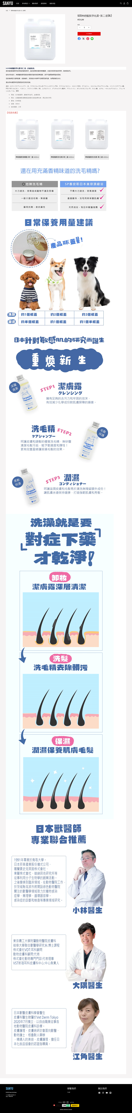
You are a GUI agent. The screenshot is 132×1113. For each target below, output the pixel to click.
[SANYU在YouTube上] (107, 1093)
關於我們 (35, 3)
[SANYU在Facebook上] (99, 1093)
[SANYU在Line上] (110, 1093)
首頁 (17, 3)
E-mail (68, 1092)
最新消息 (52, 3)
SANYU (8, 3)
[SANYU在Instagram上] (103, 1093)
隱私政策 (66, 1109)
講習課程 (44, 3)
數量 (79, 24)
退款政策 (70, 1109)
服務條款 (62, 1109)
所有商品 (25, 3)
